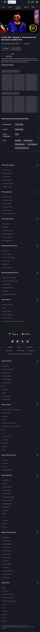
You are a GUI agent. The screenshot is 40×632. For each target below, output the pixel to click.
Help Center (28, 350)
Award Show (9, 55)
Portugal (5, 624)
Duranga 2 (5, 513)
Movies (26, 7)
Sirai (4, 436)
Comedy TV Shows (7, 210)
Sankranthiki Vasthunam (9, 426)
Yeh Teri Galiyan (7, 257)
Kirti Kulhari (6, 570)
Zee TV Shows (6, 227)
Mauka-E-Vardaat (7, 321)
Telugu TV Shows (7, 183)
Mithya (4, 517)
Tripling (5, 527)
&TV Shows (5, 230)
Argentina (5, 614)
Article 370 (5, 443)
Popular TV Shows (6, 363)
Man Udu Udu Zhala (8, 291)
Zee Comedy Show (7, 317)
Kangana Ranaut (7, 577)
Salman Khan (6, 550)
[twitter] (22, 344)
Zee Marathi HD (7, 473)
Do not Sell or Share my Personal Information (19, 357)
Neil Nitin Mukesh (7, 567)
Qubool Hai (6, 267)
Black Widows (6, 510)
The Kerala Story (7, 439)
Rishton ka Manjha (7, 307)
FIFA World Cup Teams (8, 601)
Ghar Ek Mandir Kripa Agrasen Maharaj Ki (13, 324)
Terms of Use (19, 353)
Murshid (5, 486)
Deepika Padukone (7, 547)
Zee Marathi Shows (8, 233)
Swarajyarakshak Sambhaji (10, 297)
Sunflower (5, 523)
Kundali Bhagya (7, 382)
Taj (3, 520)
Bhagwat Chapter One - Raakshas (11, 412)
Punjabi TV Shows (7, 190)
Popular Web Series (6, 478)
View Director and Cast (7, 64)
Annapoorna (6, 392)
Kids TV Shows (6, 402)
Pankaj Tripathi (6, 557)
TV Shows (18, 7)
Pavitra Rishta (6, 264)
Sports (10, 7)
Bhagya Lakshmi (7, 314)
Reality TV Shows (7, 213)
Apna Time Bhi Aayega (9, 260)
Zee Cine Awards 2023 (8, 43)
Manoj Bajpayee (7, 554)
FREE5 (33, 7)
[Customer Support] (32, 2)
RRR (4, 453)
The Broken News (7, 506)
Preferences (31, 353)
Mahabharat (6, 369)
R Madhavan (6, 540)
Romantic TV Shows (8, 203)
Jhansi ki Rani (6, 375)
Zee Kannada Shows (8, 237)
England (5, 617)
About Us (18, 350)
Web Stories (6, 594)
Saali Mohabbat (7, 416)
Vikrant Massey (7, 543)
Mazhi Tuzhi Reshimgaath (9, 280)
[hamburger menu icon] (37, 2)
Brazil (4, 621)
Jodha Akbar (6, 254)
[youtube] (27, 344)
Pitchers (5, 530)
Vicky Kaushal (6, 560)
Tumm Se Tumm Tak (8, 372)
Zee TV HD (5, 466)
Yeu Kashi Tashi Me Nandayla (10, 284)
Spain (4, 611)
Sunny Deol (6, 564)
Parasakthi (5, 446)
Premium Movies (6, 407)
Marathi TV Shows (7, 176)
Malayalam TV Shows (8, 186)
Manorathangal (7, 493)
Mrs (4, 433)
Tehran (4, 422)
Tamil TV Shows (7, 179)
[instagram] (17, 344)
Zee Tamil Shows (7, 240)
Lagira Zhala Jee (7, 287)
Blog (4, 590)
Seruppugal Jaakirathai (9, 500)
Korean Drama (6, 399)
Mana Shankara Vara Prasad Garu (11, 429)
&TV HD (5, 470)
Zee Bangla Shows (7, 243)
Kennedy (5, 419)
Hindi (12, 53)
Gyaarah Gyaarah (7, 490)
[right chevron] (4, 81)
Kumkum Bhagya (7, 379)
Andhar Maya (6, 496)
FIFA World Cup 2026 (8, 597)
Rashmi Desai (6, 580)
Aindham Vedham (7, 503)
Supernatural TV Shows (9, 216)
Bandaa (5, 449)
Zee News (5, 463)
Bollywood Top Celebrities (8, 535)
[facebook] (12, 344)
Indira (4, 396)
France (4, 607)
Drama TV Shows (7, 200)
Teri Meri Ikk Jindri (7, 270)
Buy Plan (12, 2)
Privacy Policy (8, 353)
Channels (9, 350)
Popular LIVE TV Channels (8, 457)
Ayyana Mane (6, 483)
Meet (4, 311)
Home (3, 7)
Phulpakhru (6, 294)
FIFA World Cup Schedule (9, 604)
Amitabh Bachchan (8, 574)
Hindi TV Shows (7, 173)
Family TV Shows (7, 206)
